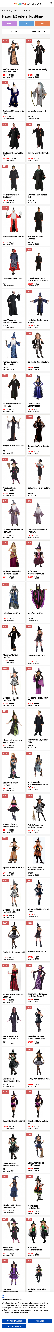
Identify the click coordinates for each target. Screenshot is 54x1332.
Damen (10, 24)
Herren (26, 24)
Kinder (42, 24)
